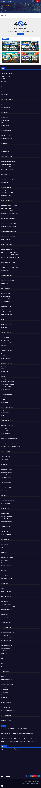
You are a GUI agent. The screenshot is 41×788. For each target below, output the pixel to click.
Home (2, 15)
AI (1, 86)
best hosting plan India (5, 216)
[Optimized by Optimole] (2, 786)
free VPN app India (5, 397)
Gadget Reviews (5, 56)
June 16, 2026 (26, 49)
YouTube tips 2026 (5, 718)
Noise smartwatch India (6, 526)
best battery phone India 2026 (7, 190)
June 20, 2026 (6, 49)
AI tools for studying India (6, 128)
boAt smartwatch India (5, 301)
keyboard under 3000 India (6, 469)
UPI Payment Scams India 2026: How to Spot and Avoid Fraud (10, 47)
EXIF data (3, 376)
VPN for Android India (5, 674)
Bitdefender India (4, 283)
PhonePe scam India (5, 567)
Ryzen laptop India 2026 (6, 604)
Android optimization (5, 146)
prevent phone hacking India (7, 578)
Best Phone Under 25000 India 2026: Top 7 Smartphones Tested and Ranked (17, 733)
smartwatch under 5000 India (7, 637)
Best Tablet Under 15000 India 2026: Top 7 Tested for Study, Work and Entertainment (19, 741)
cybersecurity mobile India (6, 350)
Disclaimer (38, 781)
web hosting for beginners (6, 687)
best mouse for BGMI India (6, 234)
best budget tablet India (6, 195)
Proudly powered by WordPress (6, 783)
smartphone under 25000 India (7, 632)
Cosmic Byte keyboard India (6, 342)
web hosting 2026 (4, 681)
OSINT (2, 547)
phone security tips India (6, 565)
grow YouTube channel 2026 (7, 420)
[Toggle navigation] (19, 12)
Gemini (2, 415)
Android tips (3, 153)
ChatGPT (3, 319)
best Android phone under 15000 (8, 179)
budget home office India (6, 309)
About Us (29, 781)
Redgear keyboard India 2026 (7, 591)
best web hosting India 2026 (6, 272)
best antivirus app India (5, 184)
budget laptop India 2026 (6, 311)
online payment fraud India (6, 539)
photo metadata (4, 570)
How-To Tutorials (26, 56)
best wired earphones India (6, 278)
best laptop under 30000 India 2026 (8, 221)
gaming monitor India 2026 (6, 410)
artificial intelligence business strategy (8, 161)
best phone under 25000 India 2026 (8, 244)
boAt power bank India (5, 298)
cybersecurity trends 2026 (6, 353)
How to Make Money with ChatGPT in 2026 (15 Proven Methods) (30, 47)
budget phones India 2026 (6, 314)
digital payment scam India (6, 363)
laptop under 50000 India (6, 482)
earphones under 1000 (5, 373)
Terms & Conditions (37, 785)
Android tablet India (5, 151)
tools (2, 658)
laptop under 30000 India (6, 479)
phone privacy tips (5, 560)
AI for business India (5, 96)
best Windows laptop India (6, 275)
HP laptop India (4, 454)
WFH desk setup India (5, 692)
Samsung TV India (4, 614)
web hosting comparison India (7, 684)
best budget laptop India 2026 (7, 192)
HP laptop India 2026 (5, 456)
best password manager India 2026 (8, 236)
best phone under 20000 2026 (7, 241)
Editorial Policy (24, 783)
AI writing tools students (6, 130)
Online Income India (5, 536)
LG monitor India (4, 490)
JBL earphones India (5, 464)
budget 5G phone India (5, 303)
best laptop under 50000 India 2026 (8, 223)
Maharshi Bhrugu (13, 49)
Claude (2, 335)
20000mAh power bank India (7, 73)
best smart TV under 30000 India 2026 (9, 252)
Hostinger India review (5, 433)
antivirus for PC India (5, 159)
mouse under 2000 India (6, 523)
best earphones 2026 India (6, 200)
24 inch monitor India (5, 76)
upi (1, 666)
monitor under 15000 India (6, 521)
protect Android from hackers (7, 580)
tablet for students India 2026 (7, 650)
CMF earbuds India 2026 (6, 340)
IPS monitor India (4, 461)
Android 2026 (3, 140)
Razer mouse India (5, 586)
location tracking (4, 495)
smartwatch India (4, 635)
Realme (2, 588)
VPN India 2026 (4, 676)
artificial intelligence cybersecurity (8, 164)
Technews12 (6, 776)
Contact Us (34, 781)
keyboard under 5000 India (6, 472)
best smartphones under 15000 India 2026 (9, 254)
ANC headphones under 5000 (7, 138)
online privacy (4, 542)
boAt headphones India (5, 296)
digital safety (3, 366)
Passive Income (4, 552)
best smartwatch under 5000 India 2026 (9, 262)
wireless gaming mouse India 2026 (8, 699)
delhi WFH (3, 355)
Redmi (2, 593)
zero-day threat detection (6, 720)
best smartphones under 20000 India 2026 (10, 257)
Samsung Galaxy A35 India (6, 609)
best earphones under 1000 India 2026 (9, 205)
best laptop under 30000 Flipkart (8, 218)
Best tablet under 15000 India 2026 (8, 265)
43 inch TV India (4, 78)
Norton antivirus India (5, 529)
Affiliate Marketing (4, 84)
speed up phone (4, 643)
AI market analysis (4, 109)
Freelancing (3, 404)
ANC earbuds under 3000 (6, 135)
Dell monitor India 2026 (6, 360)
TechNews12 (38, 783)
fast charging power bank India (7, 381)
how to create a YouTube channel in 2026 (9, 441)
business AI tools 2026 (5, 316)
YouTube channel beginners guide (8, 710)
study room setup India (5, 648)
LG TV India (3, 492)
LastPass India (4, 485)
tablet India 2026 (4, 653)
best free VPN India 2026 (6, 208)
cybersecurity (4, 347)
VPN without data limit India (6, 679)
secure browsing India (5, 617)
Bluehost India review (5, 288)
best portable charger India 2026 (7, 247)
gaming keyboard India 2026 (7, 407)
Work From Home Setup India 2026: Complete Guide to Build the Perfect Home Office (19, 736)
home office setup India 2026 (7, 425)
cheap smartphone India (6, 329)
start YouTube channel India (6, 645)
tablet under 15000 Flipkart (6, 655)
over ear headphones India (6, 549)
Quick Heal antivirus (5, 583)
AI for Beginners (4, 94)
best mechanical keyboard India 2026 (8, 226)
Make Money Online (5, 508)
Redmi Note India (4, 599)
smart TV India (4, 630)
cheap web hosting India (6, 332)
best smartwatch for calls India (7, 260)
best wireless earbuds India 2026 (7, 280)
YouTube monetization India (6, 715)
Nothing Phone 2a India (6, 531)
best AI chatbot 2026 (5, 174)
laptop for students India (6, 477)
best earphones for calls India (7, 203)
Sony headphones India (6, 640)
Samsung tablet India (5, 611)
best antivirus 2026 (5, 182)
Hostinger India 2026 (5, 430)
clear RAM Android (5, 337)
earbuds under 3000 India (6, 368)
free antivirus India (5, 391)
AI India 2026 (3, 104)
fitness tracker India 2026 (6, 386)
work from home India (5, 705)
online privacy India (5, 544)
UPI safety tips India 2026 (6, 671)
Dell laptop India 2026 (5, 358)
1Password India (4, 71)
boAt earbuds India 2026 (6, 291)
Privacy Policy (32, 783)
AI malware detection (5, 107)
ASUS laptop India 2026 (6, 166)
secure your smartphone (6, 622)
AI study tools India (5, 120)
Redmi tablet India (4, 601)
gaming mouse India (5, 412)
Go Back (20, 34)
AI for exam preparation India (7, 99)
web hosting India (4, 689)
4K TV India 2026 (4, 81)
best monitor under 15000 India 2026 (8, 231)
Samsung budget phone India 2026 (8, 606)
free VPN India (4, 399)
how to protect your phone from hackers (9, 443)
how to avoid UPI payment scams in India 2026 (10, 438)
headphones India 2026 (6, 423)
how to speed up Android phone (7, 448)
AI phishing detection (5, 115)
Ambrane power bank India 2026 (8, 133)
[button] (37, 11)
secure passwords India (6, 619)
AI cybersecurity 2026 (5, 91)
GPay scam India (4, 417)
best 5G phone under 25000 (7, 169)
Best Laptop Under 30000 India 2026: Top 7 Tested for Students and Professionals (18, 738)
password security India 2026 (7, 557)
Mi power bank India (5, 513)
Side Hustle (3, 624)
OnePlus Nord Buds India (6, 534)
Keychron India (4, 474)
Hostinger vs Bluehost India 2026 (8, 435)
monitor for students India (6, 518)
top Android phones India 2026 (7, 661)
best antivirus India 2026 (6, 187)
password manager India (6, 555)
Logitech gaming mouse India (7, 498)
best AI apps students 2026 (6, 172)
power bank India (4, 575)
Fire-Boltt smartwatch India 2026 (7, 384)
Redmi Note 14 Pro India (6, 596)
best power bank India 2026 (6, 249)
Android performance (5, 148)
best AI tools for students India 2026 (8, 177)
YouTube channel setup (6, 712)
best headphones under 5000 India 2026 (9, 213)
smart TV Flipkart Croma (6, 627)
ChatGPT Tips (4, 327)
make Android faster (5, 505)
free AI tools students (5, 389)
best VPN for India (5, 270)
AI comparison (4, 89)
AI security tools (4, 117)
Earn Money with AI (5, 371)
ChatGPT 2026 (4, 322)
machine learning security (6, 503)
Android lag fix (4, 143)
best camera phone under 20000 (8, 197)
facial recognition (4, 379)
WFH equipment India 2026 (6, 694)
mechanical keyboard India (6, 511)
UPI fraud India (4, 668)
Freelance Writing (4, 402)
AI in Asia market (4, 102)
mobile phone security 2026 (6, 516)
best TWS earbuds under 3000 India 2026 (9, 267)
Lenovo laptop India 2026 (6, 487)
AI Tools (2, 122)
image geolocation (4, 459)
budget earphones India (6, 306)
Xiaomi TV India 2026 (5, 707)
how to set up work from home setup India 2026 (11, 446)
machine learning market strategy (8, 500)
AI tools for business (5, 125)
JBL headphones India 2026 (6, 467)
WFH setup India (4, 697)
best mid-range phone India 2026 (8, 228)
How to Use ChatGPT (5, 451)
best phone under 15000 (6, 239)
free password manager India (7, 394)
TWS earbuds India (5, 663)
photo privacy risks (5, 573)
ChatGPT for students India (6, 324)
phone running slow (5, 562)
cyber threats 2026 (5, 345)
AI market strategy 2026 (6, 112)
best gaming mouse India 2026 (7, 210)
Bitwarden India (4, 285)
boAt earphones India (5, 293)
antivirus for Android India (6, 156)
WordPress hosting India (6, 702)
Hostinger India (4, 428)
